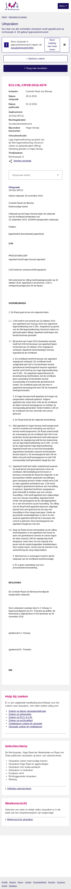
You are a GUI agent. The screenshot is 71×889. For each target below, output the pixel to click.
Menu (62, 6)
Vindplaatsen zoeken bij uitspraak (25, 723)
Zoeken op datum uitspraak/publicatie (27, 711)
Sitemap (12, 882)
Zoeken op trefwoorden (20, 714)
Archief (4, 886)
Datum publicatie (14, 105)
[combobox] (35, 175)
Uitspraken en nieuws (18, 17)
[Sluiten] (64, 44)
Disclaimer (13, 886)
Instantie (13, 91)
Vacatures (61, 882)
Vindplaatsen (16, 153)
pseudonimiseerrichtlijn (22, 48)
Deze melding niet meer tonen (52, 45)
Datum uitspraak (13, 98)
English (5, 882)
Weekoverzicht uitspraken (20, 819)
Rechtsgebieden (17, 120)
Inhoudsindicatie (18, 135)
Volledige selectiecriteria (19, 788)
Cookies (28, 882)
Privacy (20, 882)
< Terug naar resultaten (35, 68)
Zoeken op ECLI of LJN (20, 717)
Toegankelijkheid (39, 882)
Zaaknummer (16, 112)
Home (4, 17)
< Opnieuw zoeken (35, 58)
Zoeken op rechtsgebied (21, 720)
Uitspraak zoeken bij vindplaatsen (25, 726)
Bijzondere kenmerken (14, 129)
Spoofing (51, 882)
